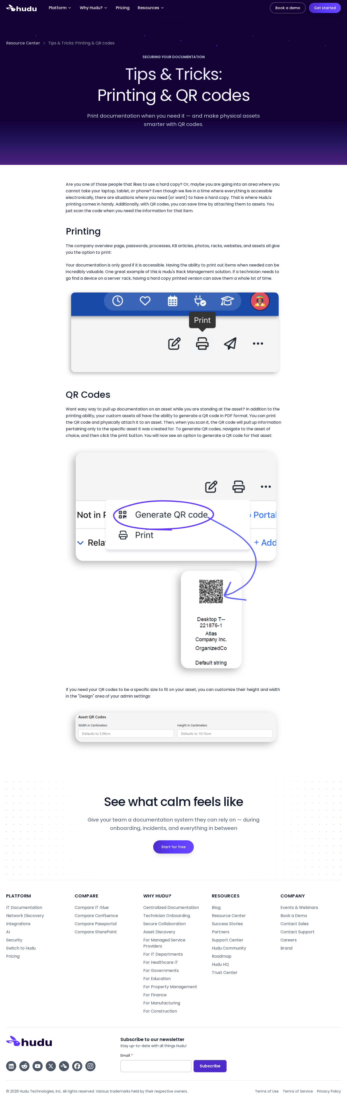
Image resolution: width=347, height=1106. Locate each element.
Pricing (123, 8)
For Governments (161, 970)
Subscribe (210, 1066)
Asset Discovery (159, 932)
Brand (286, 948)
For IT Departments (163, 954)
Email (136, 1055)
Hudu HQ (220, 964)
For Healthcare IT (160, 962)
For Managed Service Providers (164, 943)
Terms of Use (267, 1091)
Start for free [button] (173, 846)
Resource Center (23, 43)
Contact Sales (294, 924)
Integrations (18, 924)
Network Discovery (25, 916)
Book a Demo (293, 916)
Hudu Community (229, 948)
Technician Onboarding (166, 916)
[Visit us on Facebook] (77, 1066)
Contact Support (297, 932)
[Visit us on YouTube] (38, 1066)
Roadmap (221, 956)
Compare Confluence (96, 916)
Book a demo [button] (287, 7)
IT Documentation (24, 907)
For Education (157, 979)
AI (8, 932)
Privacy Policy (329, 1091)
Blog (216, 907)
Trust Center (225, 972)
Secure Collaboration (164, 924)
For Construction (160, 1011)
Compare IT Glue (92, 907)
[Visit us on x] (51, 1066)
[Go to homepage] (21, 8)
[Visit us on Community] (64, 1066)
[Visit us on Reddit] (24, 1066)
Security (14, 940)
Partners (220, 932)
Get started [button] (325, 7)
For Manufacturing (161, 1003)
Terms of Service (298, 1091)
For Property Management (170, 987)
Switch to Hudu (21, 948)
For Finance (155, 995)
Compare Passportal (96, 924)
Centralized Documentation (171, 907)
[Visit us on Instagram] (90, 1066)
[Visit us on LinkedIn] (11, 1066)
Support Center (227, 940)
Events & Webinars (299, 907)
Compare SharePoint (96, 932)
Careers (288, 940)
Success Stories (227, 924)
